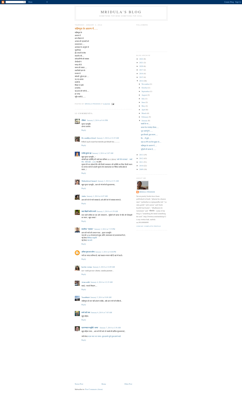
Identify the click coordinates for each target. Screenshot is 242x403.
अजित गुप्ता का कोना (88, 251)
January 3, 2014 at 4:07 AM (97, 196)
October (145, 87)
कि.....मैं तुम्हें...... (146, 138)
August (144, 95)
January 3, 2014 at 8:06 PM (105, 251)
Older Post (128, 384)
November (146, 84)
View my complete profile (148, 226)
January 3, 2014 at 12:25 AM (108, 138)
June (144, 102)
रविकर (84, 120)
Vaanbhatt (86, 297)
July (143, 98)
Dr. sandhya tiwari (89, 138)
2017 (141, 70)
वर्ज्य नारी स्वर (86, 312)
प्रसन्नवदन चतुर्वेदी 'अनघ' (90, 327)
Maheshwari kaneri (89, 181)
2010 (141, 165)
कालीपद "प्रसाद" (88, 229)
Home (104, 384)
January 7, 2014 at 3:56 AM (110, 327)
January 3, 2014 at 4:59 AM (107, 211)
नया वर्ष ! (90, 240)
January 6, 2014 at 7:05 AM (101, 312)
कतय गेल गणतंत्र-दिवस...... (150, 127)
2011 (141, 162)
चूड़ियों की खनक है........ (148, 149)
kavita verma (87, 266)
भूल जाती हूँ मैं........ (147, 131)
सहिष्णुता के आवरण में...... (149, 145)
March (144, 113)
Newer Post (79, 384)
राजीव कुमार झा (86, 153)
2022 (141, 59)
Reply (84, 130)
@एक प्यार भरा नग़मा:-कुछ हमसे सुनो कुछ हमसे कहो (104, 336)
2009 (141, 169)
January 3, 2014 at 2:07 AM (102, 153)
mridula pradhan (147, 192)
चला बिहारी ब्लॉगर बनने (89, 211)
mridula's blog (121, 11)
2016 (141, 73)
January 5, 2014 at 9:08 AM (100, 297)
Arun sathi (86, 282)
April (144, 109)
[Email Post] (112, 104)
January (145, 120)
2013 (141, 154)
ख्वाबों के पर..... (145, 123)
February (145, 117)
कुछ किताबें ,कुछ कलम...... (149, 134)
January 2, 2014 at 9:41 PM (97, 120)
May (144, 106)
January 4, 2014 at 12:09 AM (104, 267)
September (146, 91)
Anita (84, 196)
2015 (141, 77)
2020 (141, 66)
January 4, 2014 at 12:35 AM (102, 282)
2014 (141, 81)
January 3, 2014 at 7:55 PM (104, 229)
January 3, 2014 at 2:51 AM (108, 181)
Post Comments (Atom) (94, 389)
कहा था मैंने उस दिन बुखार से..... (151, 142)
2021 (141, 62)
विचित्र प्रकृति (92, 237)
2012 (141, 158)
